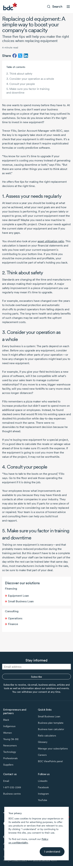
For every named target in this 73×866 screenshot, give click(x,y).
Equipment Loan (18, 595)
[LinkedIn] (26, 56)
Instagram (43, 793)
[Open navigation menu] (68, 6)
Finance (13, 624)
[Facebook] (14, 56)
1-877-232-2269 (12, 787)
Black (6, 719)
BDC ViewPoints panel (50, 761)
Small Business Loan (21, 601)
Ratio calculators (47, 735)
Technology (9, 751)
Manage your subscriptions (53, 748)
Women (7, 732)
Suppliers (8, 764)
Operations (15, 618)
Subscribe (36, 676)
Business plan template (50, 722)
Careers (42, 754)
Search (57, 6)
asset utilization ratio (51, 241)
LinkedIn (42, 781)
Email (6, 781)
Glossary (42, 742)
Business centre (12, 793)
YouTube (42, 800)
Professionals (10, 758)
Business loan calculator (51, 729)
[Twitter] (20, 56)
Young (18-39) (10, 739)
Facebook (43, 787)
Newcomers (10, 745)
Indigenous (9, 726)
